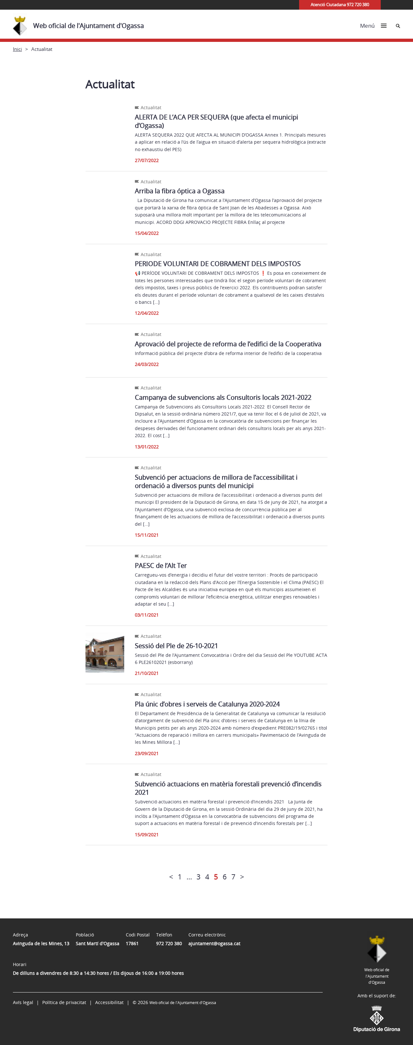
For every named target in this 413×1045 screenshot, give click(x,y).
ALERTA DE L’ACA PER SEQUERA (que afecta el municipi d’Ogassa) (216, 121)
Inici (17, 49)
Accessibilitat (109, 1002)
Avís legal (23, 1002)
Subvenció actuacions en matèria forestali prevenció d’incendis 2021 (228, 788)
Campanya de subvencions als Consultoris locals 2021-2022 (223, 397)
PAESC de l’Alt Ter (161, 565)
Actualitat (151, 107)
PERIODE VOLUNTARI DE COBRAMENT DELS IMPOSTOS (218, 263)
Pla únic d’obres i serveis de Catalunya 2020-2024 (207, 704)
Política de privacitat (64, 1002)
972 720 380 (169, 943)
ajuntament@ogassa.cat (214, 943)
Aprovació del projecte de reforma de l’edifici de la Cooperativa (228, 344)
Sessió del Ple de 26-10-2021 (176, 645)
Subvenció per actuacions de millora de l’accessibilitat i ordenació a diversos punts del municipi (216, 481)
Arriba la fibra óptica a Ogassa (180, 191)
